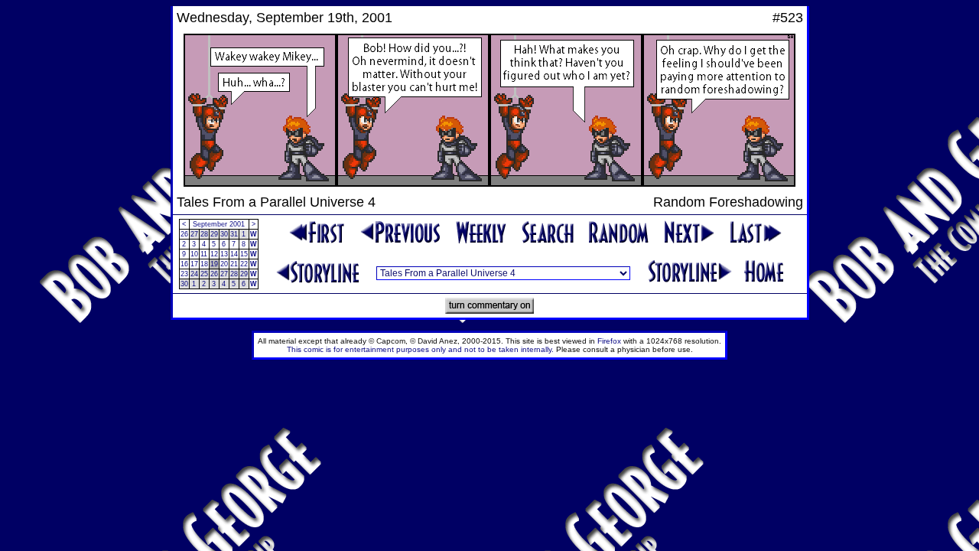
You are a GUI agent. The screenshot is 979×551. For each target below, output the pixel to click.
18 (204, 264)
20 (224, 264)
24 (194, 274)
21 (234, 264)
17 (194, 264)
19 (214, 264)
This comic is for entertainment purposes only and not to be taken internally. (420, 349)
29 (214, 234)
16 (184, 264)
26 (184, 234)
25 (204, 274)
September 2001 (219, 224)
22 (244, 264)
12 (214, 254)
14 (234, 254)
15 (244, 254)
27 (194, 234)
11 (203, 254)
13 (224, 254)
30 (224, 234)
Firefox (609, 341)
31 (234, 234)
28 (204, 234)
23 (184, 274)
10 (194, 254)
